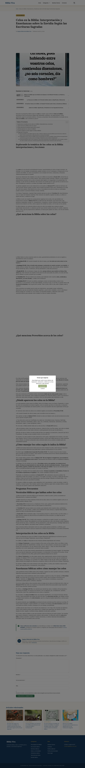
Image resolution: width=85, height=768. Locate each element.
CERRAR (42, 388)
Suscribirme (42, 386)
